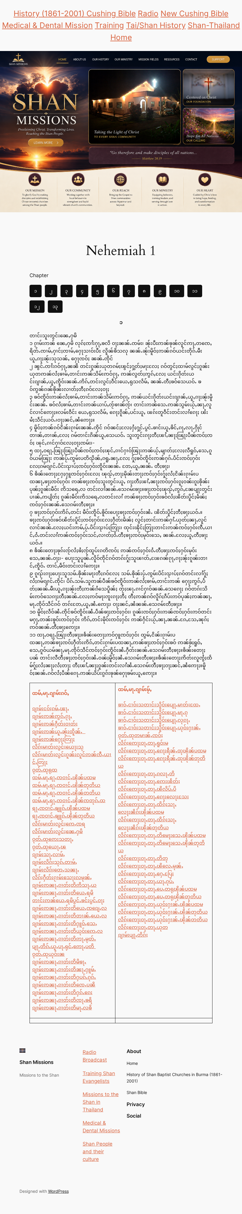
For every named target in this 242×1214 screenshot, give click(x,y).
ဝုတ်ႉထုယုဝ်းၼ (48, 954)
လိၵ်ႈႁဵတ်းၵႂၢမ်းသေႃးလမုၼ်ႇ (62, 877)
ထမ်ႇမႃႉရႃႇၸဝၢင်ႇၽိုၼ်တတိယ (66, 793)
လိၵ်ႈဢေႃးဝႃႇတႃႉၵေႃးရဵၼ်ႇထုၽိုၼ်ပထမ (162, 751)
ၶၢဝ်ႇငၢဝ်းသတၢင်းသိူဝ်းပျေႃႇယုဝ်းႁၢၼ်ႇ (159, 728)
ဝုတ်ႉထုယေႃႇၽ (49, 847)
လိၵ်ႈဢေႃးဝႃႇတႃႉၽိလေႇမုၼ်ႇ (150, 866)
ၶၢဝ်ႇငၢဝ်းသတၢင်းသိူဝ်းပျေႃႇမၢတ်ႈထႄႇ (159, 705)
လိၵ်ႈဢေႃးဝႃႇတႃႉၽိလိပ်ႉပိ (147, 789)
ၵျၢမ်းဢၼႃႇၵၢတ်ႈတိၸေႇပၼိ (63, 985)
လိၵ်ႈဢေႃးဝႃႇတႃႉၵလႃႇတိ (146, 774)
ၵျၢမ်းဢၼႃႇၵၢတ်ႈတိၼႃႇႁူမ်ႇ (64, 969)
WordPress (58, 1191)
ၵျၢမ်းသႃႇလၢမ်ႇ (48, 854)
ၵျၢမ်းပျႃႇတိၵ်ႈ (133, 935)
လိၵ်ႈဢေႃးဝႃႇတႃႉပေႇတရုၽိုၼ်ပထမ (157, 889)
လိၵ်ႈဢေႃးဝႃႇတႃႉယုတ (143, 927)
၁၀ (176, 290)
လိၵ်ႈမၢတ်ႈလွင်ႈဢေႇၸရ (58, 824)
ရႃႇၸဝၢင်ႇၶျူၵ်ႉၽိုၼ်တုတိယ (63, 816)
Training (109, 25)
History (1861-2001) (50, 13)
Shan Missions (36, 1062)
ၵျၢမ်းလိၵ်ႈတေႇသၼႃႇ (55, 870)
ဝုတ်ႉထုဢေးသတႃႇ (52, 839)
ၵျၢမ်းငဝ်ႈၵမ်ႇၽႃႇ (50, 708)
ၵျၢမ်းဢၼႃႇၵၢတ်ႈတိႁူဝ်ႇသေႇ (64, 923)
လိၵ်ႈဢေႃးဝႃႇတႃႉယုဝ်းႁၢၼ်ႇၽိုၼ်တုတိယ (163, 912)
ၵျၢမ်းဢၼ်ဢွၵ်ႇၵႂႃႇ (52, 716)
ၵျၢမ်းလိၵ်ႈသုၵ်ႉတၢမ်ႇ (54, 862)
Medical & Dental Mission (47, 25)
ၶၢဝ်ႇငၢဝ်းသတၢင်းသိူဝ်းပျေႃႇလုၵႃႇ (154, 720)
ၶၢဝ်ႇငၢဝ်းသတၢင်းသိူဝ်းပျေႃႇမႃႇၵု (153, 712)
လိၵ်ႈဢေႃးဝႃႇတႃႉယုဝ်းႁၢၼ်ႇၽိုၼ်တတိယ (163, 919)
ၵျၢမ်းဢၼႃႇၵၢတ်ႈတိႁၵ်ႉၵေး (62, 992)
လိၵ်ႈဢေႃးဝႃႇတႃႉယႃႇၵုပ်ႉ (146, 881)
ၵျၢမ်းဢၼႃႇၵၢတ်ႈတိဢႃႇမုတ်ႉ (64, 939)
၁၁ (194, 290)
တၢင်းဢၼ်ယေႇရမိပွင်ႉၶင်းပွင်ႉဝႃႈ (68, 900)
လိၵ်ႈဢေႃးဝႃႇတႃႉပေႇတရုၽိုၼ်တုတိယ (160, 896)
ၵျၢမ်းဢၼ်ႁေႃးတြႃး (53, 739)
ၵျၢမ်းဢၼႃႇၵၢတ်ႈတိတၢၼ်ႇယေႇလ (69, 916)
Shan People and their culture (97, 1151)
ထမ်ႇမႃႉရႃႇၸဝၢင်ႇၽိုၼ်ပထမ (64, 777)
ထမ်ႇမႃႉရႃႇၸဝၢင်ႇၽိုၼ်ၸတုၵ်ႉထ (68, 800)
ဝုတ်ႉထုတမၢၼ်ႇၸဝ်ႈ (140, 735)
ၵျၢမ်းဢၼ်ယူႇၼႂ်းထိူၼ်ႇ (58, 731)
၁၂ (37, 306)
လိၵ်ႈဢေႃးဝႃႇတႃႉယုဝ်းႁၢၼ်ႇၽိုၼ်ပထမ (160, 904)
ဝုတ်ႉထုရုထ (44, 770)
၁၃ (55, 306)
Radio (148, 13)
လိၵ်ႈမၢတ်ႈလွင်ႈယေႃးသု (58, 747)
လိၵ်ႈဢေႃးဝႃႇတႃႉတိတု (143, 858)
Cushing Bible (111, 13)
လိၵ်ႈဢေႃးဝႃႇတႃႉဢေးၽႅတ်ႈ (149, 781)
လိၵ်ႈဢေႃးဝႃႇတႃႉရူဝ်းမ (143, 743)
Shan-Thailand (214, 25)
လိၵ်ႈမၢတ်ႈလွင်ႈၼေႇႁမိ (57, 831)
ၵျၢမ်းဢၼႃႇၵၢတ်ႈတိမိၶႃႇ (59, 962)
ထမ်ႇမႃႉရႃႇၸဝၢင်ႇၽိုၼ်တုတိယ (66, 785)
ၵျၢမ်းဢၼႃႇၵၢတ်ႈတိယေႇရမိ (62, 893)
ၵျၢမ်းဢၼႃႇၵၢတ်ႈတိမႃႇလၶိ (62, 1008)
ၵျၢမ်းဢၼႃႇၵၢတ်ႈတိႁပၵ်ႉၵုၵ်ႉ (64, 977)
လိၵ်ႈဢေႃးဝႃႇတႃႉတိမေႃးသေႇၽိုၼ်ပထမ (162, 835)
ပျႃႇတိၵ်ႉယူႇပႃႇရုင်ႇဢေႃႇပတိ (64, 946)
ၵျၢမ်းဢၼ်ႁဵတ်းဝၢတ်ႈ (55, 724)
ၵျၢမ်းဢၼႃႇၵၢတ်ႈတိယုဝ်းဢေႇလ (67, 931)
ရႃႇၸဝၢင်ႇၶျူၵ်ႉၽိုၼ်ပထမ (61, 808)
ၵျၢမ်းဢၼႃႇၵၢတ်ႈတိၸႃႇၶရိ (62, 1000)
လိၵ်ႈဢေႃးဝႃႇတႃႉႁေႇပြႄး (146, 873)
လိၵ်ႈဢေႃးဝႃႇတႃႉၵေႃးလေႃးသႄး (153, 797)
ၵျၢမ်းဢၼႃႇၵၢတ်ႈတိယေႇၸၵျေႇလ (69, 908)
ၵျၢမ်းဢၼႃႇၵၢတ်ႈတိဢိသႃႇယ (64, 885)
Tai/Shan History (156, 25)
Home (121, 37)
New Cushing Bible (194, 13)
